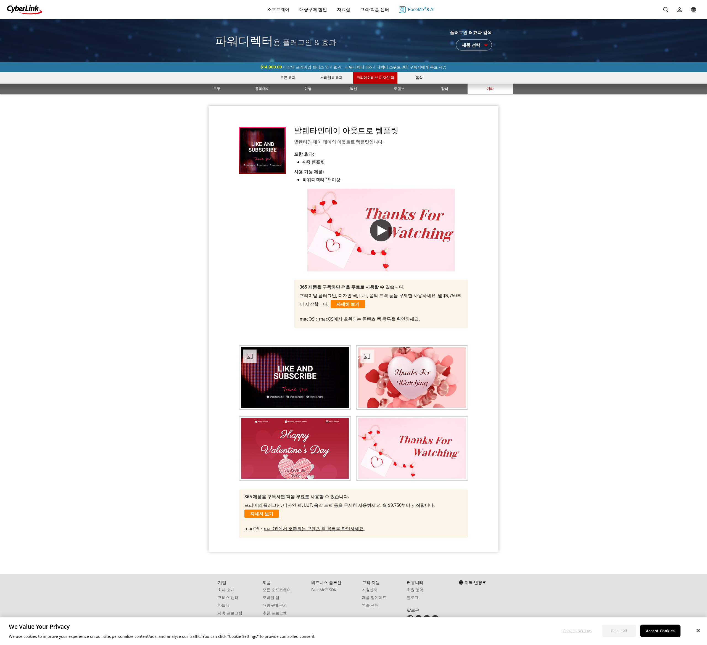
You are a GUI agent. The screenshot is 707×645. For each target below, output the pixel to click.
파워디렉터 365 (358, 67)
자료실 (343, 9)
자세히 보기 (348, 304)
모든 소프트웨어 (277, 589)
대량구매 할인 (313, 9)
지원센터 (370, 589)
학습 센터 (370, 605)
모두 (216, 88)
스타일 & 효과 (331, 77)
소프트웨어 (278, 9)
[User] (680, 9)
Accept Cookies (660, 630)
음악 (419, 77)
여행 (308, 88)
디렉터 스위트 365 (392, 67)
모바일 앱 (271, 597)
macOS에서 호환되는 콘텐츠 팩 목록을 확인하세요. (369, 319)
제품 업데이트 (374, 597)
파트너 (223, 605)
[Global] (693, 9)
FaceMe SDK (323, 589)
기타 (490, 88)
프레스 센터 (228, 597)
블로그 (412, 597)
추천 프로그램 (275, 612)
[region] (353, 631)
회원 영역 (415, 589)
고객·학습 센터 (374, 9)
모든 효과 (288, 77)
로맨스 (399, 88)
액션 (353, 88)
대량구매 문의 (275, 605)
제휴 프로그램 (230, 612)
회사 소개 (226, 589)
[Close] (698, 630)
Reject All (619, 630)
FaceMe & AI (421, 9)
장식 (444, 88)
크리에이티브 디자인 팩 (375, 77)
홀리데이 (262, 88)
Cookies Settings (577, 630)
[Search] (666, 9)
